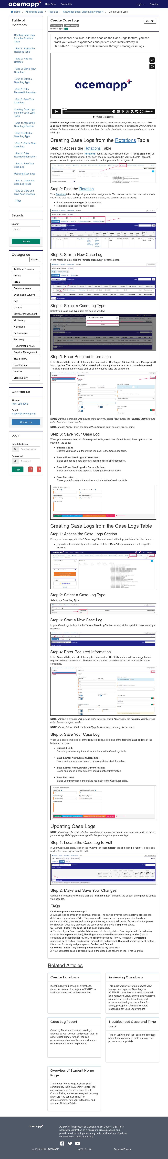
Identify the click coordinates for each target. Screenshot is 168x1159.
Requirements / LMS (24, 345)
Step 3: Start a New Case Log (25, 70)
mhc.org (88, 1136)
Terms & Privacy (122, 1149)
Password (17, 456)
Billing (17, 281)
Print (151, 20)
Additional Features (24, 269)
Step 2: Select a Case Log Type (23, 134)
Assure (17, 275)
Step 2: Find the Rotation (23, 60)
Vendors (18, 371)
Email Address (20, 444)
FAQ (16, 301)
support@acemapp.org (24, 413)
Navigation (19, 326)
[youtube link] (78, 1144)
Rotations (125, 139)
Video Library (21, 377)
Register (153, 4)
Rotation (86, 188)
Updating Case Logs (24, 173)
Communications (22, 288)
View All (35, 259)
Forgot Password (32, 469)
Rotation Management (25, 352)
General (18, 307)
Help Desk (50, 4)
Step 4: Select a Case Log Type (23, 80)
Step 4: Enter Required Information (25, 155)
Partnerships (20, 333)
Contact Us (66, 4)
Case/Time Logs (71, 25)
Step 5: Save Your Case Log (24, 165)
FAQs (17, 200)
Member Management (25, 313)
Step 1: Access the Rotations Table (24, 50)
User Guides (20, 365)
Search (15, 223)
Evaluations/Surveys (24, 294)
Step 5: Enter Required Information (25, 90)
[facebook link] (62, 1144)
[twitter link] (70, 1144)
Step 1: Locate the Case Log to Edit (24, 182)
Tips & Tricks (20, 358)
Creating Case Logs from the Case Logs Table (24, 112)
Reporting (19, 339)
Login (139, 4)
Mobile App (19, 320)
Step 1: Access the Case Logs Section (24, 124)
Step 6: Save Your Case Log (24, 100)
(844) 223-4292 (20, 403)
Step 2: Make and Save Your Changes (24, 192)
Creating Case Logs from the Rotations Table (24, 38)
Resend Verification (40, 469)
